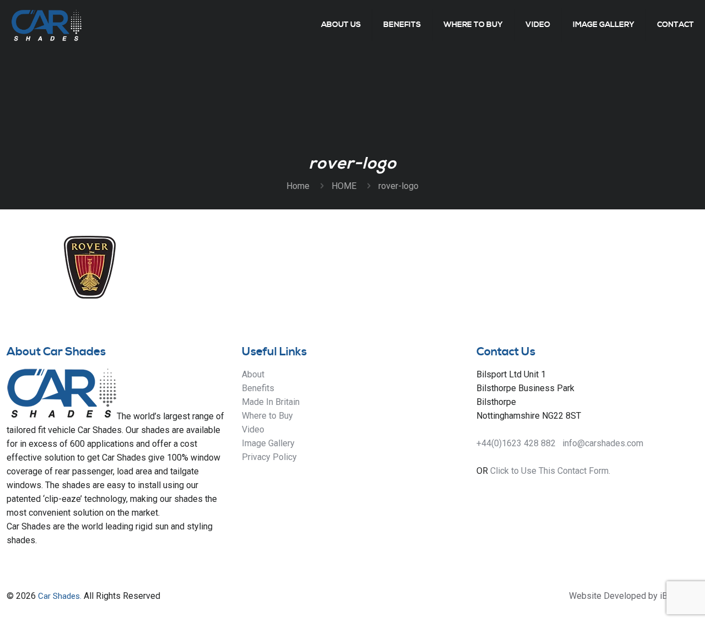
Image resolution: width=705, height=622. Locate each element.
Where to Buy (267, 415)
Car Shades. (60, 596)
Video (253, 429)
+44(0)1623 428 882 (516, 443)
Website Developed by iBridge (628, 596)
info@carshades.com (602, 443)
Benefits (258, 388)
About (253, 374)
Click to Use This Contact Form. (550, 471)
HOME (344, 186)
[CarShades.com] (46, 25)
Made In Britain (271, 402)
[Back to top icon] (652, 599)
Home (298, 186)
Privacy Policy (269, 457)
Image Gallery (268, 443)
